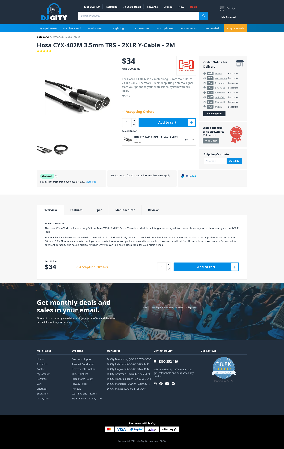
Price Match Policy (82, 378)
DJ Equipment (48, 28)
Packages (111, 6)
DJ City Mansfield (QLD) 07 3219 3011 (128, 383)
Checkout (42, 388)
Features (76, 210)
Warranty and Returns (84, 393)
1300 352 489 (92, 6)
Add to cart (167, 122)
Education (42, 393)
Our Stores (113, 350)
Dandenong (221, 78)
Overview (50, 210)
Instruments (189, 28)
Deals (193, 6)
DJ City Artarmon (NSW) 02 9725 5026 (129, 373)
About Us (42, 364)
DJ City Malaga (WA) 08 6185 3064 (126, 388)
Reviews (153, 210)
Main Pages (44, 350)
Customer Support (82, 359)
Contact (41, 369)
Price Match (211, 140)
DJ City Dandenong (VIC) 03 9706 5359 (129, 359)
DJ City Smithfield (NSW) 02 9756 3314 (129, 378)
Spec (99, 210)
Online (218, 73)
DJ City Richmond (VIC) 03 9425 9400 (128, 364)
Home (40, 359)
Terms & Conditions (83, 364)
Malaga (218, 106)
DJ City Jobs (43, 398)
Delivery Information (83, 369)
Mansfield (220, 102)
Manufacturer (125, 210)
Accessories (142, 28)
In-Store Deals (132, 6)
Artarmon (220, 92)
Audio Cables (72, 36)
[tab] (50, 210)
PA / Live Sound (71, 28)
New (181, 6)
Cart (39, 383)
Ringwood (220, 87)
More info (91, 181)
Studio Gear (95, 28)
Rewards (152, 6)
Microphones (165, 28)
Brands (168, 6)
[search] (138, 16)
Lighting (118, 28)
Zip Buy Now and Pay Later (87, 398)
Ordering (77, 350)
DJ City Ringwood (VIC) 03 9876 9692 (128, 369)
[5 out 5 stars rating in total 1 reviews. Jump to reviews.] (142, 51)
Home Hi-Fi (212, 28)
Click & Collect (80, 373)
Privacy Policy (184, 307)
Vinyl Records (235, 28)
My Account (228, 17)
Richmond (220, 83)
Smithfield (220, 97)
